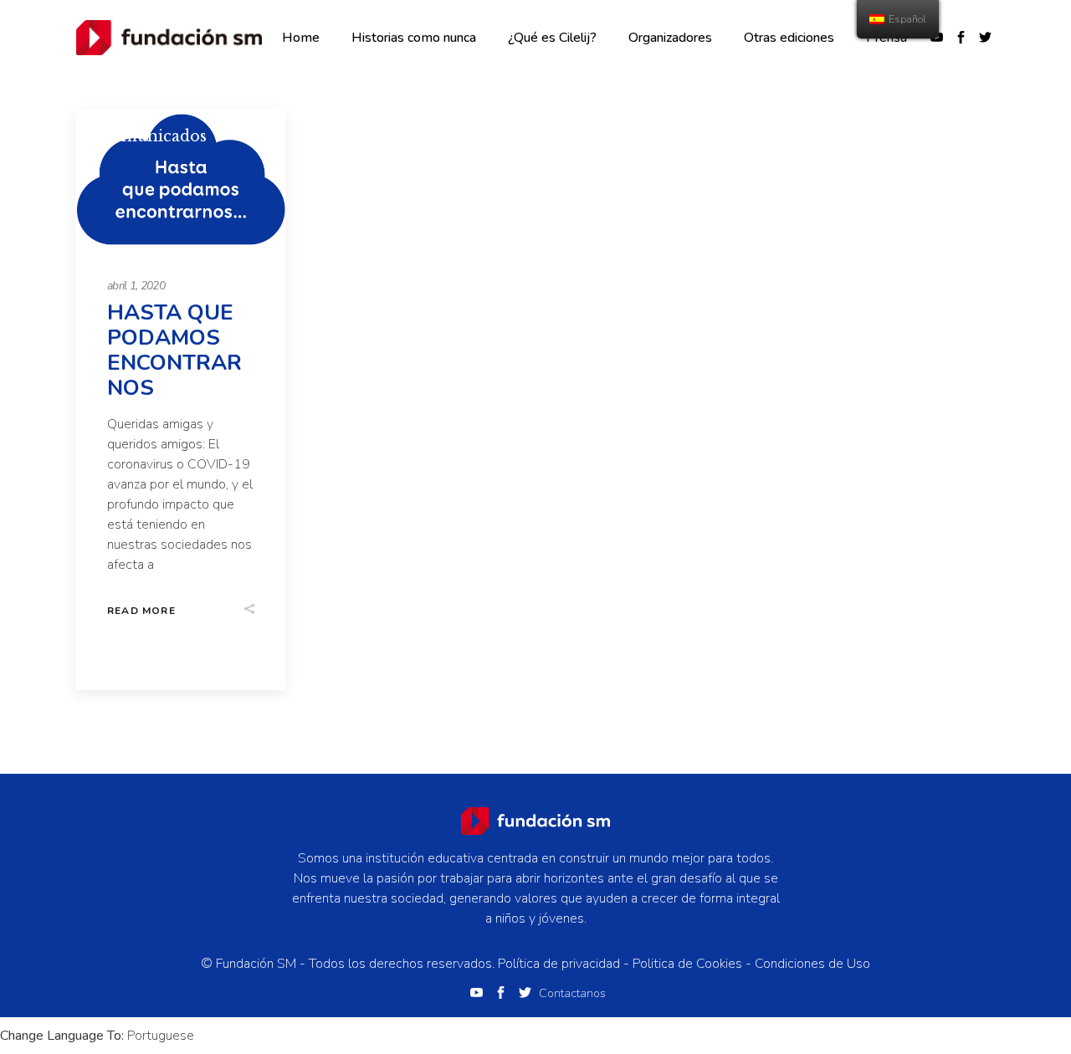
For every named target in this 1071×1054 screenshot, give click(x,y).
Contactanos (572, 993)
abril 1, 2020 (136, 286)
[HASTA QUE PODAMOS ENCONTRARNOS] (180, 181)
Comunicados (153, 136)
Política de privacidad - (565, 963)
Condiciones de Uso (812, 963)
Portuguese (160, 1035)
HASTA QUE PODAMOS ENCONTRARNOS (174, 350)
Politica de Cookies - (694, 963)
